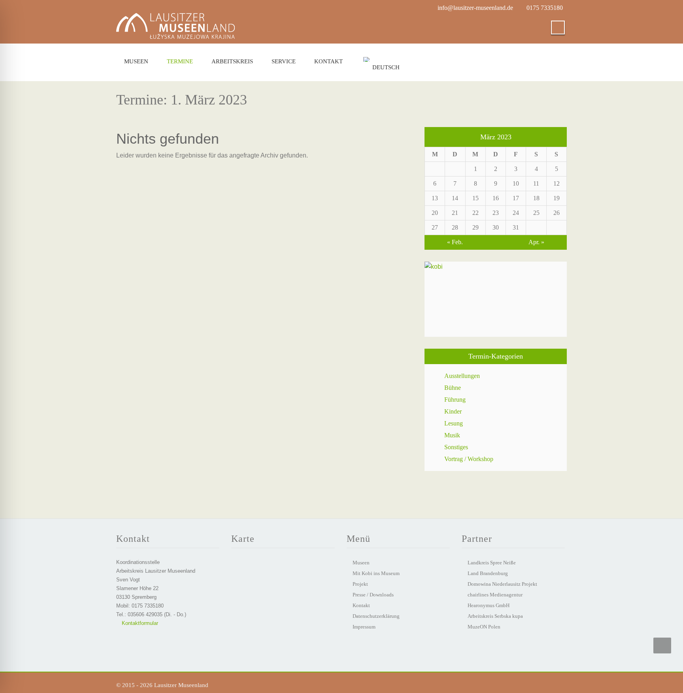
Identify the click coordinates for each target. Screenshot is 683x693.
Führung (455, 399)
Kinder (453, 411)
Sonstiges (456, 447)
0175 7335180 (544, 7)
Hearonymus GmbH (488, 605)
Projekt (360, 584)
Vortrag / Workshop (468, 459)
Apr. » (536, 242)
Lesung (453, 423)
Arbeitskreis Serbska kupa (495, 616)
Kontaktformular (139, 623)
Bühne (452, 387)
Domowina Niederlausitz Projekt (502, 584)
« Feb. (455, 242)
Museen (136, 61)
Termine (180, 61)
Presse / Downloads (373, 595)
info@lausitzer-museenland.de (475, 7)
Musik (452, 435)
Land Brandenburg (488, 573)
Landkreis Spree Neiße (492, 563)
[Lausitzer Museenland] (175, 18)
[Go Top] (662, 645)
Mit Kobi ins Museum (376, 573)
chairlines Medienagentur (495, 595)
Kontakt (328, 61)
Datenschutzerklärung (376, 616)
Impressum (364, 627)
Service (284, 61)
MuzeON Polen (484, 627)
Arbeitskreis (232, 61)
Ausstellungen (462, 375)
